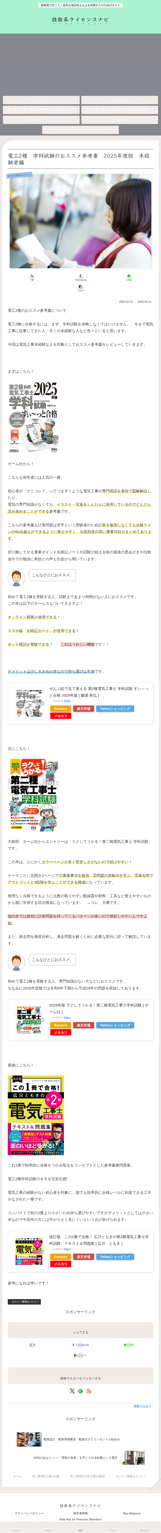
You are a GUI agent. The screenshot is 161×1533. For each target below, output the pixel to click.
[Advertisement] (80, 63)
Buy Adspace (131, 1513)
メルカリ (61, 716)
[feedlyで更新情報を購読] (80, 1391)
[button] (80, 288)
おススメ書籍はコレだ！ (26, 1301)
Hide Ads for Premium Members (80, 1519)
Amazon (60, 708)
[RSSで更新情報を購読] (89, 1391)
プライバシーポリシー (29, 1513)
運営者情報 (80, 1513)
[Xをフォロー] (72, 1391)
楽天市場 (83, 708)
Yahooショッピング (115, 708)
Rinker (67, 701)
